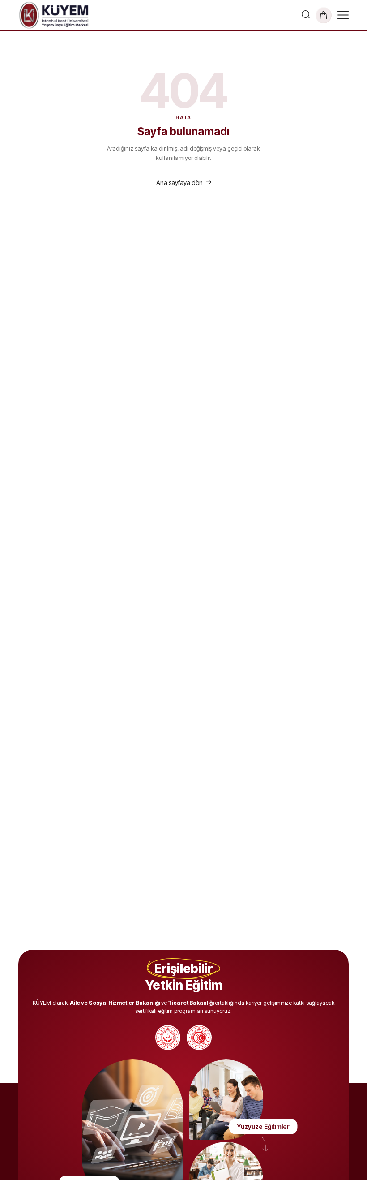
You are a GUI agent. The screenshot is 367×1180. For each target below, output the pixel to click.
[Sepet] (324, 15)
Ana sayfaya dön (179, 182)
